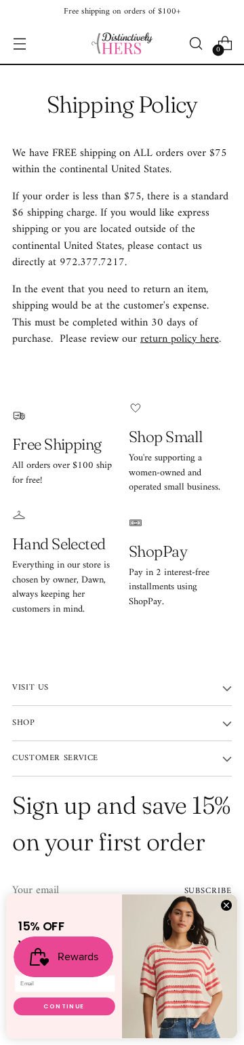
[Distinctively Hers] (122, 43)
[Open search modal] (195, 44)
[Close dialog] (226, 905)
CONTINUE (64, 1006)
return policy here (179, 339)
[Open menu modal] (19, 44)
